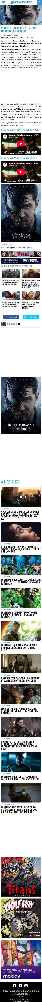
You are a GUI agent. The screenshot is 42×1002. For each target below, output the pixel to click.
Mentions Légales (21, 993)
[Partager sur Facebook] (11, 317)
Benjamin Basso (10, 37)
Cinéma (4, 35)
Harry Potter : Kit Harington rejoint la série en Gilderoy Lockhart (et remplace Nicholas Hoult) (19, 745)
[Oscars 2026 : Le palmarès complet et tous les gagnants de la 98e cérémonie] (31, 295)
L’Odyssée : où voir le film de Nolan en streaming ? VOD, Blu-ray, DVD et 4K (10, 282)
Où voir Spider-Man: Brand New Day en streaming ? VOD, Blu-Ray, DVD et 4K (10, 305)
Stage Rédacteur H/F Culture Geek (21, 999)
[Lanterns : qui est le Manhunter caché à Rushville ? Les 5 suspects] (21, 762)
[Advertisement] (21, 85)
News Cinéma (13, 35)
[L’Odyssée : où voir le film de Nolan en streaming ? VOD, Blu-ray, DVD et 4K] (11, 273)
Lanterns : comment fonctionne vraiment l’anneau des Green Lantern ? (19, 615)
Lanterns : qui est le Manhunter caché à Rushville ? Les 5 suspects (20, 778)
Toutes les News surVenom (21, 427)
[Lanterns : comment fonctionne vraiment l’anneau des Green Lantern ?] (21, 598)
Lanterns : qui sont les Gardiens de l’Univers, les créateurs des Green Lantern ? (21, 582)
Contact (21, 998)
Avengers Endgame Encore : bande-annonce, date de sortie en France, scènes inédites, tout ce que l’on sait (20, 515)
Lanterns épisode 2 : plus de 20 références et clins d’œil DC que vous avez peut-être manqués (19, 809)
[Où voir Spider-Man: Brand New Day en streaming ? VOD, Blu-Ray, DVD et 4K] (11, 295)
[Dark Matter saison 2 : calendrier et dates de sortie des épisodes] (21, 663)
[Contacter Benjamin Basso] (19, 324)
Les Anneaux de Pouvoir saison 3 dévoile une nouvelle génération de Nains (19, 711)
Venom (33, 49)
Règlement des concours (21, 1001)
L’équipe (21, 996)
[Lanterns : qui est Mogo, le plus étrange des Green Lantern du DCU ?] (21, 631)
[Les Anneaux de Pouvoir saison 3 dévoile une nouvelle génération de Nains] (21, 694)
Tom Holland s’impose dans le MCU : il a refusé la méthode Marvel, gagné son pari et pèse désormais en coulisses (31, 284)
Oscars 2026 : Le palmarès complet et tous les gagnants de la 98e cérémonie (30, 305)
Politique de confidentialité (21, 995)
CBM (10, 244)
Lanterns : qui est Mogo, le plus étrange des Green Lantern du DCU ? (19, 647)
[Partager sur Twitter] (31, 317)
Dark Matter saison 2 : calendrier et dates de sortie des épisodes (20, 679)
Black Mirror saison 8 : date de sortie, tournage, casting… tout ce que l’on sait (21, 549)
